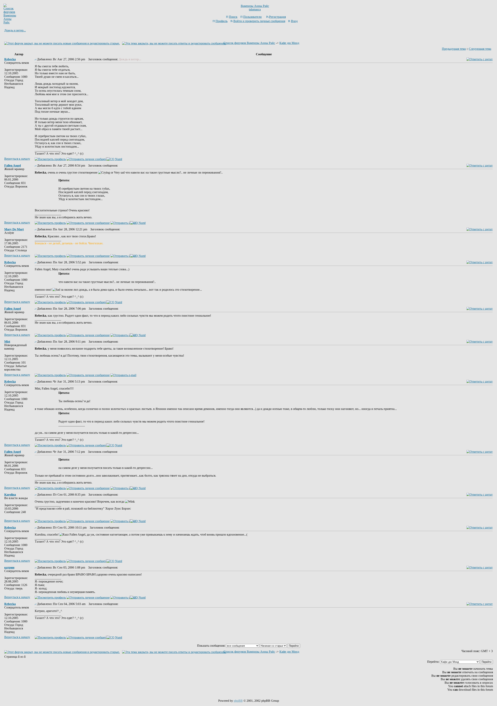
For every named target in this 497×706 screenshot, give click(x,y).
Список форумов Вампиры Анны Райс (249, 43)
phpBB (238, 700)
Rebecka (10, 59)
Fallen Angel (12, 165)
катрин (9, 567)
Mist (7, 341)
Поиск (233, 16)
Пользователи (252, 16)
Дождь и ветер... (15, 30)
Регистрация (277, 16)
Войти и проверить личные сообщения (259, 21)
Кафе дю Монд (289, 43)
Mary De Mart (14, 229)
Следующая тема (480, 48)
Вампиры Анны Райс (255, 6)
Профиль (221, 21)
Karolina (10, 494)
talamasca (255, 9)
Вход (294, 21)
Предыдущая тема (454, 48)
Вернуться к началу (17, 158)
